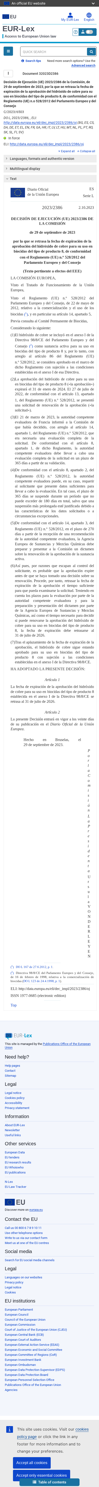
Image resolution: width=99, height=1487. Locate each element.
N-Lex (9, 1182)
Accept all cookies (31, 1463)
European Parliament (19, 1309)
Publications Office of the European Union (33, 1385)
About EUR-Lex (15, 1125)
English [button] (89, 20)
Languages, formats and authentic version (42, 159)
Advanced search (83, 65)
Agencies (11, 1390)
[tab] (50, 158)
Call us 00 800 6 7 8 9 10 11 (23, 1228)
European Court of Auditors (23, 1339)
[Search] (91, 51)
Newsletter (12, 1130)
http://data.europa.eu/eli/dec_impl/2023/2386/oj (40, 122)
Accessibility (13, 1103)
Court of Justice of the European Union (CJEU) (36, 1329)
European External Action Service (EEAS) (32, 1344)
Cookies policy (15, 1098)
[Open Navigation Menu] (8, 51)
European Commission (20, 1324)
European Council (16, 1314)
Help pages (12, 1065)
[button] (49, 1482)
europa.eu (36, 1209)
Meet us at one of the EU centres (27, 1243)
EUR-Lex (18, 28)
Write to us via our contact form (26, 1238)
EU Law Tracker (15, 1187)
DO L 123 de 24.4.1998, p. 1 (41, 981)
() (26, 314)
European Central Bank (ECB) (24, 1334)
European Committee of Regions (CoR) (31, 1355)
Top (14, 1005)
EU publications (15, 1172)
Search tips (33, 61)
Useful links (13, 1135)
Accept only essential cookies (41, 1475)
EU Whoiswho (14, 1167)
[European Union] (15, 1202)
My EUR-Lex (70, 20)
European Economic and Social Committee (33, 1350)
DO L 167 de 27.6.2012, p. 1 (34, 967)
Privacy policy (14, 1282)
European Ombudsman (20, 1365)
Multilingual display (25, 169)
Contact (10, 1070)
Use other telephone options (24, 1233)
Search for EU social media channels (30, 1260)
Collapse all (87, 151)
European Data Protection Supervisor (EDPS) (35, 1370)
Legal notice (13, 1093)
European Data (15, 1152)
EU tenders (12, 1157)
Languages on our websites (23, 1277)
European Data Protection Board (26, 1375)
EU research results (18, 1162)
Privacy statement (17, 1108)
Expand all (68, 151)
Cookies (10, 1292)
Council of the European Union (25, 1319)
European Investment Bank (23, 1360)
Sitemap (10, 1075)
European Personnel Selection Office (29, 1380)
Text (13, 179)
